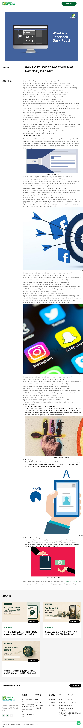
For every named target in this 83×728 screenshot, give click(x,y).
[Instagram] (7, 715)
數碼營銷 (9, 627)
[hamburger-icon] (80, 3)
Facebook (6, 67)
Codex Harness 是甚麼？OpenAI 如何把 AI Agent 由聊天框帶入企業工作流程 (20, 673)
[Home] (8, 3)
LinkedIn (75, 582)
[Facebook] (3, 715)
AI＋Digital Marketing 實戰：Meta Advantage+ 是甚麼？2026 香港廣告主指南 (20, 634)
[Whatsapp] (11, 715)
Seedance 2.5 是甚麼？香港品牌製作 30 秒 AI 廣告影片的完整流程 (61, 633)
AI (5, 627)
